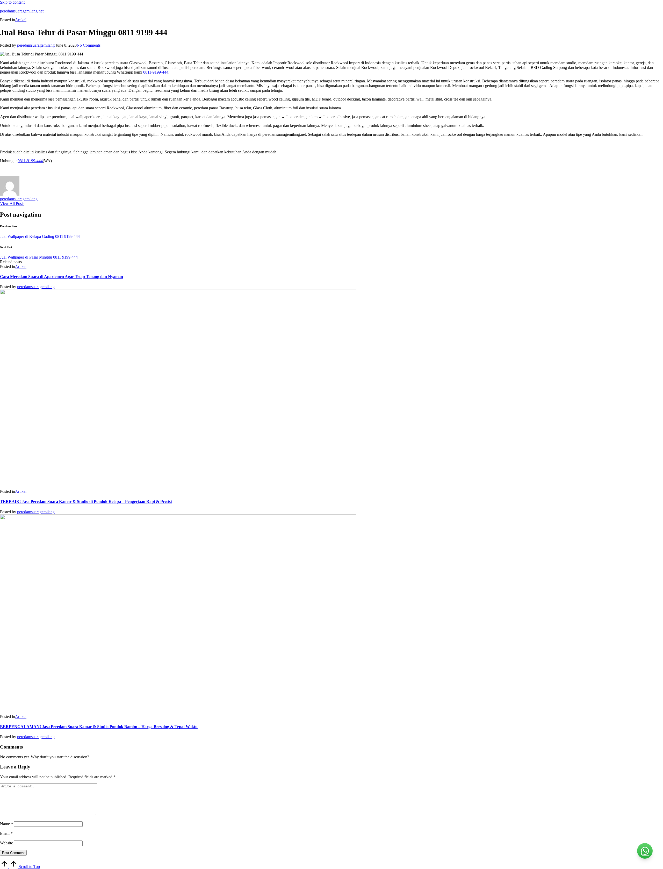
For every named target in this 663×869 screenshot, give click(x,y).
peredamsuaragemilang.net (22, 11)
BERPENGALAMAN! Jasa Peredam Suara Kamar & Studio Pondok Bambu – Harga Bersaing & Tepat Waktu (99, 726)
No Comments (88, 45)
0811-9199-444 (155, 72)
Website (6, 843)
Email (6, 833)
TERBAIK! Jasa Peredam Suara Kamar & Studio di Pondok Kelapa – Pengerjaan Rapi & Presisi (86, 501)
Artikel (20, 20)
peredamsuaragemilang (19, 199)
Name (6, 824)
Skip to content (12, 2)
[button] (12, 203)
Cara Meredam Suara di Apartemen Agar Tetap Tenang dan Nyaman (61, 276)
